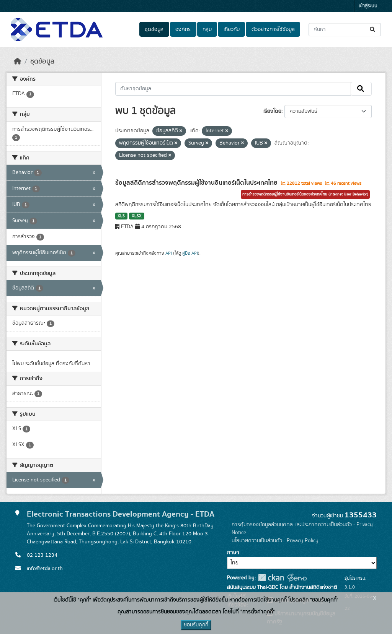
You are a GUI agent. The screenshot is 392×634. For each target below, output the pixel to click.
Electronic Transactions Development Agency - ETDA (120, 514)
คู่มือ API (190, 253)
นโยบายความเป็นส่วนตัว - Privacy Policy (275, 541)
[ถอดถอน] (181, 131)
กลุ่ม (207, 29)
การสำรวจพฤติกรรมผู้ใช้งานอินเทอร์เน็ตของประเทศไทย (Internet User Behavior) (305, 194)
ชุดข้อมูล (154, 29)
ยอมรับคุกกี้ (196, 625)
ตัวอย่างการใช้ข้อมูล (273, 29)
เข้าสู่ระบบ (368, 6)
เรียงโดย (272, 111)
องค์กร (183, 29)
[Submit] (373, 29)
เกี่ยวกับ (232, 29)
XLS (121, 216)
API (168, 253)
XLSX (137, 216)
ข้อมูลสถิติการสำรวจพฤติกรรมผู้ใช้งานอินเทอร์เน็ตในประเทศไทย (197, 183)
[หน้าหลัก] (17, 62)
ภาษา (233, 552)
